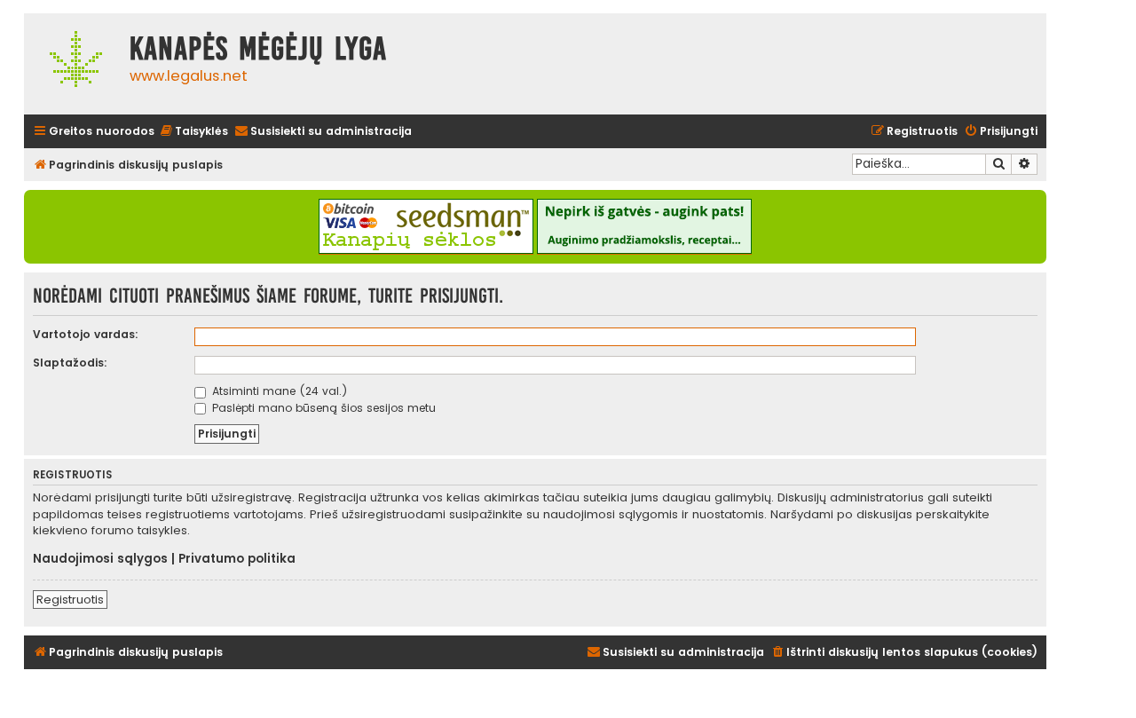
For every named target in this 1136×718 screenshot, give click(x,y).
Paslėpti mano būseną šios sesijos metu (322, 407)
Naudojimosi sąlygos (100, 559)
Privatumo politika (237, 559)
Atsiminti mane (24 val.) (278, 390)
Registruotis (70, 599)
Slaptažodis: (70, 362)
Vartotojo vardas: (85, 334)
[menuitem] (193, 132)
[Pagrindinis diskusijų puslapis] (72, 64)
